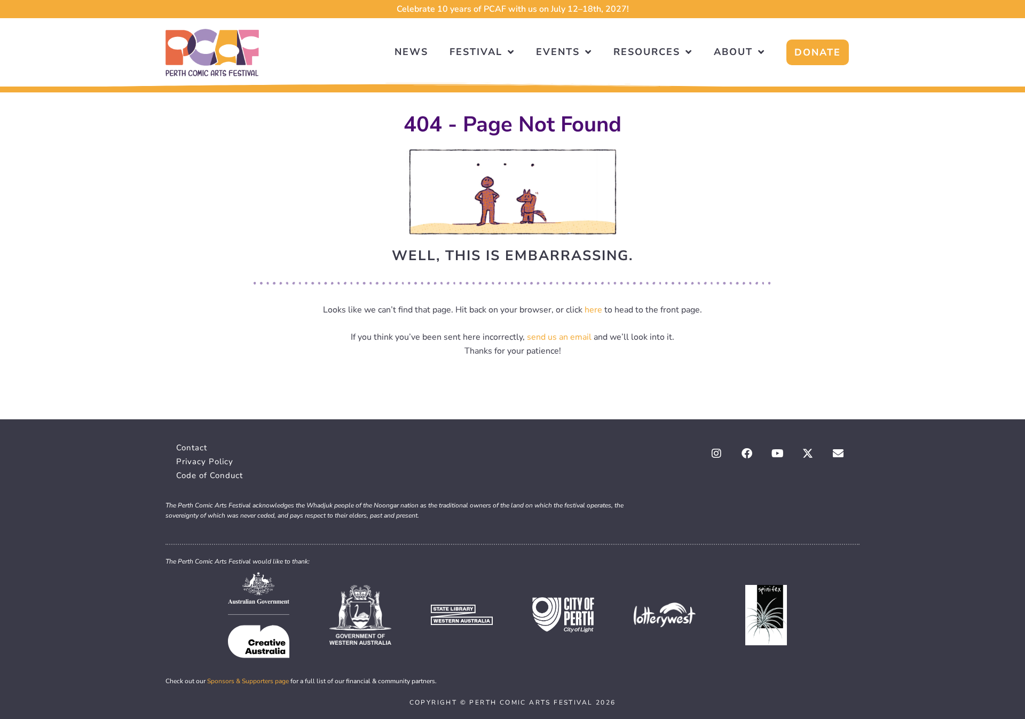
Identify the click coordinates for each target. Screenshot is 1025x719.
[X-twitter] (807, 453)
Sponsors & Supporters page (248, 681)
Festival (476, 51)
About (733, 51)
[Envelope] (838, 453)
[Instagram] (716, 453)
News (411, 51)
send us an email (559, 337)
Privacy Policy (204, 461)
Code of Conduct (209, 475)
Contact (191, 447)
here (593, 310)
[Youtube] (777, 453)
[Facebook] (747, 453)
